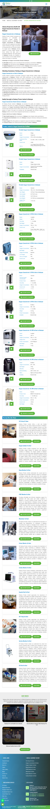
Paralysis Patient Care (7, 789)
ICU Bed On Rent (23, 665)
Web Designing (34, 806)
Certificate (4, 763)
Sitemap (4, 775)
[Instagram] (31, 1)
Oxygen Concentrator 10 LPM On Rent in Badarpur (31, 330)
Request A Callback (28, 154)
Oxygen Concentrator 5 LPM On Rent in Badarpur (31, 214)
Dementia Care (5, 800)
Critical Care (5, 798)
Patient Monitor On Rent (25, 543)
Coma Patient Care (6, 794)
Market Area (5, 778)
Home (3, 20)
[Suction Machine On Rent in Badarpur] (9, 651)
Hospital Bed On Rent (24, 592)
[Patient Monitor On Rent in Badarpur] (9, 553)
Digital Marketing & (42, 806)
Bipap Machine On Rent (24, 470)
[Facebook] (29, 1)
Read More (36, 441)
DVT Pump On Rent (23, 616)
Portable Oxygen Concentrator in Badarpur (29, 130)
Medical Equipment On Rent (14, 20)
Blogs (3, 771)
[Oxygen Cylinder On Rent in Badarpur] (9, 455)
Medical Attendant (6, 787)
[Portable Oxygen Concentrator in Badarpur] (9, 135)
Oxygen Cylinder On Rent (25, 445)
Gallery (3, 767)
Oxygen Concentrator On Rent (32, 763)
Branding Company (22, 807)
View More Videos (25, 749)
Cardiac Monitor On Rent (25, 567)
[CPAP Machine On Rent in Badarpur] (9, 504)
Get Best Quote (26, 150)
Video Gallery (5, 769)
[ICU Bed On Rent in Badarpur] (9, 675)
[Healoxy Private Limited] (9, 4)
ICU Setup (4, 785)
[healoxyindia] (46, 4)
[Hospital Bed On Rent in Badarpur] (9, 602)
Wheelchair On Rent (24, 519)
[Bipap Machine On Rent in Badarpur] (9, 480)
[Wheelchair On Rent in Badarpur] (9, 528)
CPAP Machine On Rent (24, 494)
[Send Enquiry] (2, 804)
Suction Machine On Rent (25, 641)
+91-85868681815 (40, 795)
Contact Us (4, 773)
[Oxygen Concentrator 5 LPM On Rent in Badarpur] (9, 220)
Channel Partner (5, 761)
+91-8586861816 (33, 795)
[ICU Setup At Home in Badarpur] (9, 431)
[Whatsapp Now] (2, 800)
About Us (4, 765)
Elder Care (4, 796)
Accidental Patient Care (7, 791)
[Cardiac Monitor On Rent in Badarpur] (9, 577)
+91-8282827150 (33, 794)
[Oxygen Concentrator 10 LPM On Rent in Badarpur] (9, 337)
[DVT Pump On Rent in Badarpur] (9, 626)
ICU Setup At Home (23, 421)
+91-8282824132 (40, 794)
